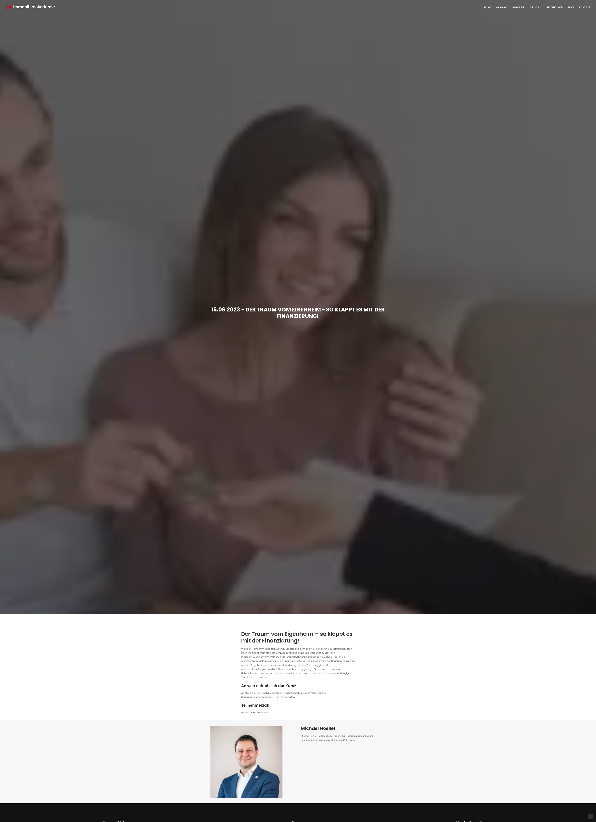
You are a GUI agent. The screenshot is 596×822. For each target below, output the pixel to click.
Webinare (502, 7)
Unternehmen (554, 7)
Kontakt (584, 7)
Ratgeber (519, 7)
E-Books (535, 7)
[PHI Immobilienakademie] (31, 7)
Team (571, 7)
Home (487, 7)
